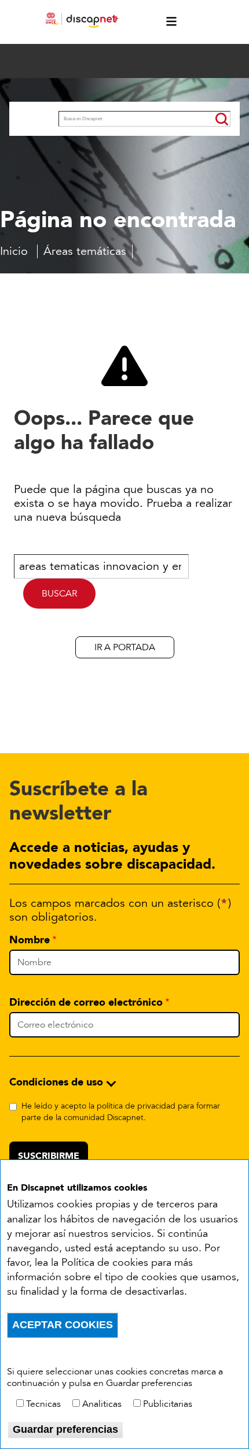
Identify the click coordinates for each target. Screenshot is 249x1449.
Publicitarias (167, 1404)
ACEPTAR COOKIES (62, 1325)
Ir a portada (124, 647)
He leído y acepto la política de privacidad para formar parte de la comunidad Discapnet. (120, 1111)
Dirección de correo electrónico (86, 1002)
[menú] (165, 22)
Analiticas (102, 1404)
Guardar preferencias (65, 1429)
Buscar (34, 120)
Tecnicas (43, 1404)
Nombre (29, 939)
